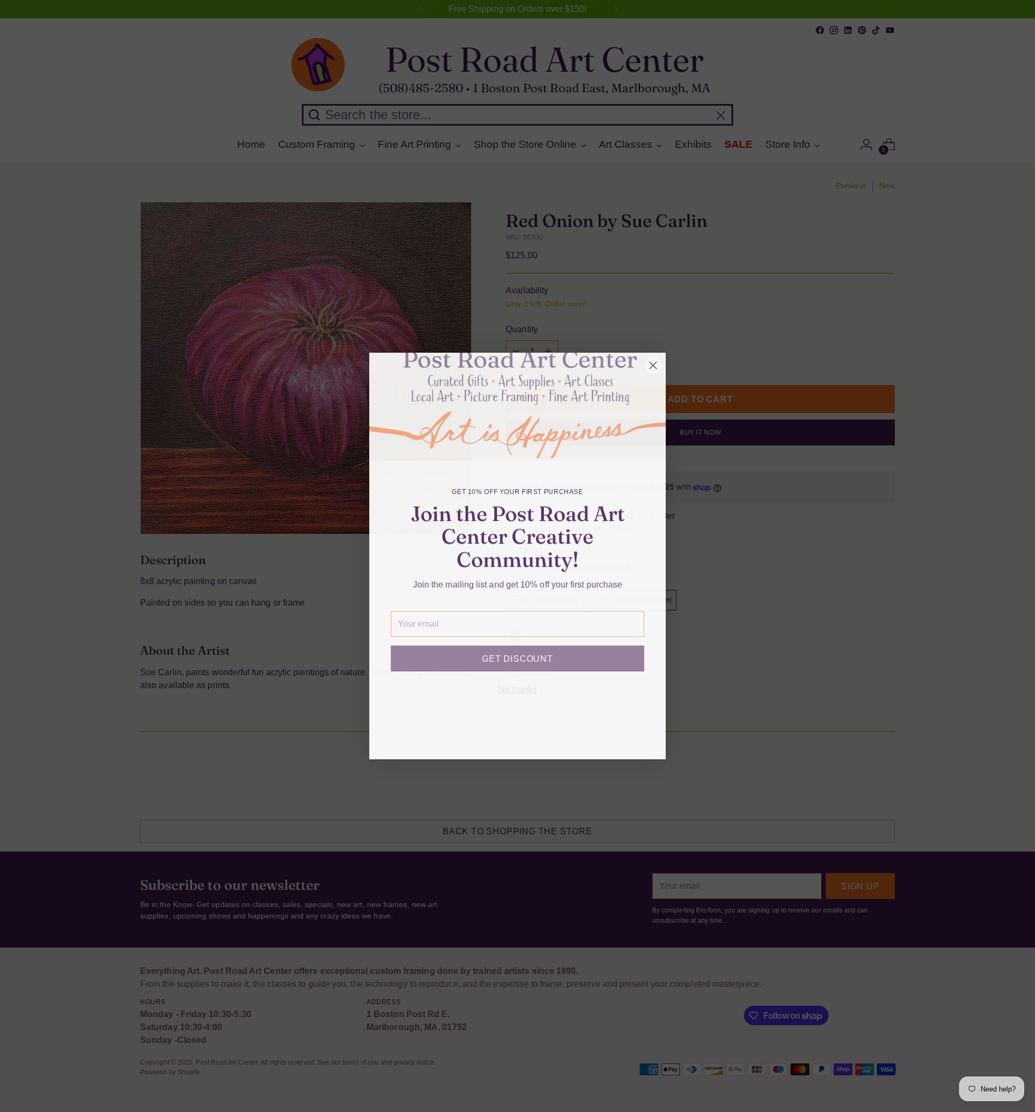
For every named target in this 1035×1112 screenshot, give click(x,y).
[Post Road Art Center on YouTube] (560, 735)
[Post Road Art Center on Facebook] (474, 735)
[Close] (653, 365)
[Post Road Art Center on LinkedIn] (508, 735)
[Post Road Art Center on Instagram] (491, 735)
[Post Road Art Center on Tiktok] (543, 735)
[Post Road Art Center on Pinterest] (526, 735)
